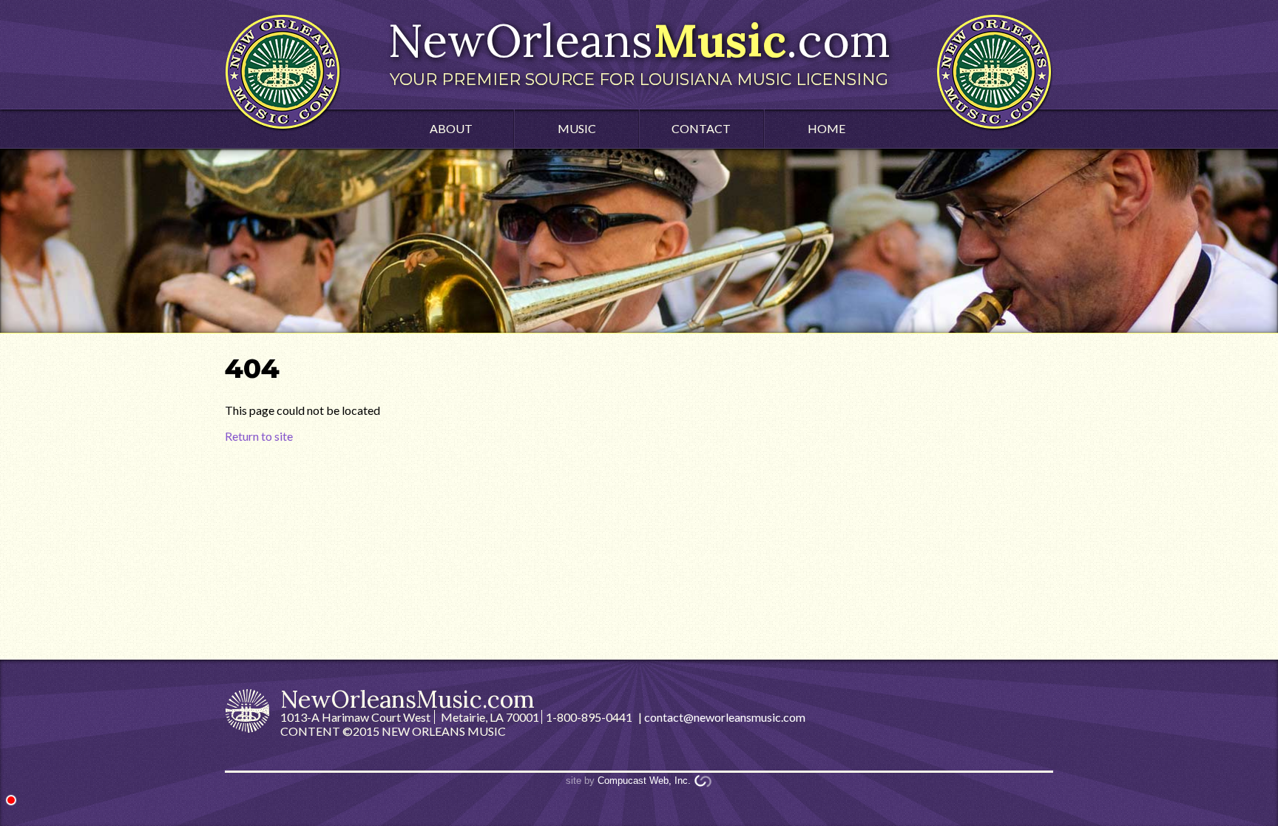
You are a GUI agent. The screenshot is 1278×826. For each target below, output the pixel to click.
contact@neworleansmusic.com (724, 717)
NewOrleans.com (639, 50)
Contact (701, 128)
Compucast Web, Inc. (644, 780)
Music (577, 128)
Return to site (259, 436)
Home (826, 128)
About (451, 128)
